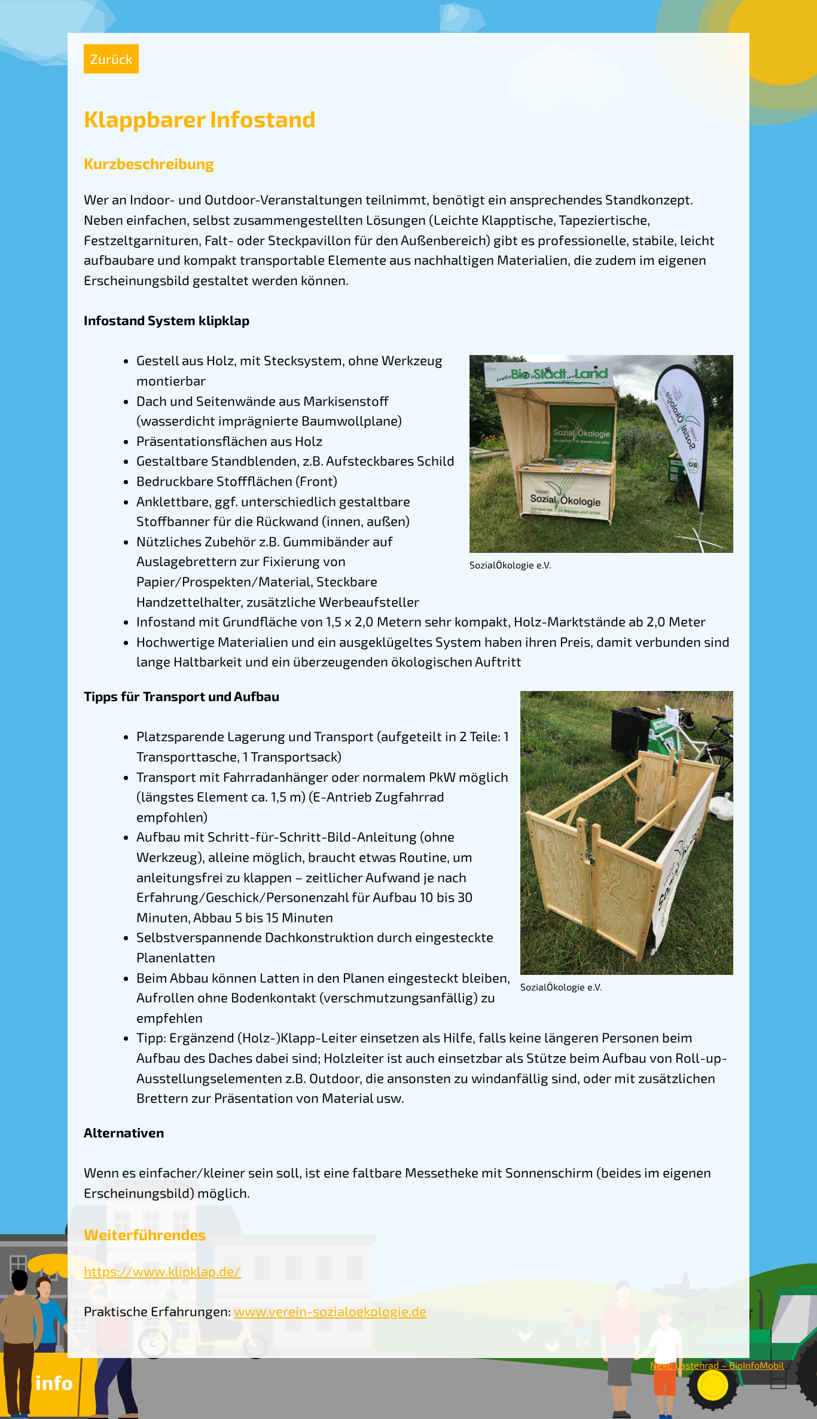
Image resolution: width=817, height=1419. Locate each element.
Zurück (111, 59)
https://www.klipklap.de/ (162, 1271)
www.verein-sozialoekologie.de (330, 1311)
